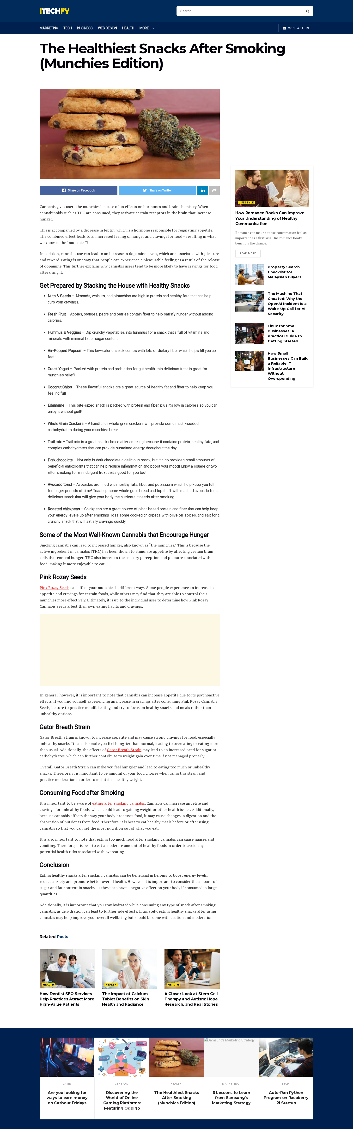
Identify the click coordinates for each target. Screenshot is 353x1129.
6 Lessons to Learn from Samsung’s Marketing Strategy (231, 1097)
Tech (67, 28)
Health (128, 28)
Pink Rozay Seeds (54, 587)
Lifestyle (246, 202)
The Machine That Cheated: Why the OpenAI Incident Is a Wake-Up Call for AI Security (287, 303)
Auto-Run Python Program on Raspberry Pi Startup (286, 1097)
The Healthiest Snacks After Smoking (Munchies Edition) (176, 1097)
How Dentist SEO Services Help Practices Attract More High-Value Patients (67, 999)
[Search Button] (308, 11)
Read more (248, 253)
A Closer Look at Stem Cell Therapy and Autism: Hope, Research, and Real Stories (191, 999)
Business (85, 28)
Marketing (49, 28)
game (66, 1083)
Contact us (298, 28)
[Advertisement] (130, 650)
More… (145, 28)
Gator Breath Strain (124, 749)
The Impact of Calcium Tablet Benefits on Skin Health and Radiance (125, 999)
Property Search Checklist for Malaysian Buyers (284, 272)
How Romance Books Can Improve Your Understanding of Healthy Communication (269, 218)
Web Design (107, 28)
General (121, 1083)
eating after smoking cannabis (118, 803)
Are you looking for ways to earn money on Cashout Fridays (67, 1097)
